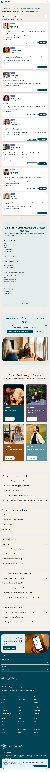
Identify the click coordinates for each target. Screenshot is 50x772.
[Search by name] (46, 16)
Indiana (3, 735)
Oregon (36, 702)
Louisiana (20, 696)
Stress (5, 247)
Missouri (20, 713)
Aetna (5, 259)
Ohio (35, 696)
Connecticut (4, 710)
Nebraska (20, 726)
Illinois (3, 732)
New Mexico (21, 735)
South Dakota (37, 713)
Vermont (36, 726)
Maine (19, 705)
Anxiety (5, 243)
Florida (3, 718)
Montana (20, 718)
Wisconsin (36, 732)
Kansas (3, 737)
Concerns (6, 16)
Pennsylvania (37, 705)
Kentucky (20, 694)
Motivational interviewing (10, 279)
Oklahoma (36, 699)
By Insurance (11, 690)
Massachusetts (21, 699)
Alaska (3, 694)
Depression (7, 245)
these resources (44, 756)
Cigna (5, 263)
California (3, 705)
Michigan (20, 707)
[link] (25, 33)
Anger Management (9, 249)
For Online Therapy (29, 690)
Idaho (2, 729)
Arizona (3, 702)
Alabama (3, 696)
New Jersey (20, 732)
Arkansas (3, 699)
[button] (20, 331)
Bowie (5, 299)
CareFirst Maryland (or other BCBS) (12, 261)
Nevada (20, 737)
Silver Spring (7, 293)
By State (4, 690)
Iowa (2, 726)
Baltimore (6, 291)
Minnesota (20, 710)
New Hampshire (22, 729)
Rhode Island (37, 707)
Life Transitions (7, 251)
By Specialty (19, 690)
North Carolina (21, 721)
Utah (35, 721)
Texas (35, 718)
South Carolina (37, 710)
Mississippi (20, 716)
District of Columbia (6, 713)
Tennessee (36, 716)
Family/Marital (7, 277)
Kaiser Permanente (8, 267)
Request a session (32, 42)
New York (36, 694)
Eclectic (6, 283)
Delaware (3, 716)
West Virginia (37, 735)
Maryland (20, 702)
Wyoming (36, 737)
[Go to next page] (35, 218)
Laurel (5, 295)
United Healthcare (8, 265)
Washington (37, 729)
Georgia (3, 721)
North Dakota (21, 724)
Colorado (3, 707)
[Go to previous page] (15, 218)
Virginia (36, 724)
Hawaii (3, 724)
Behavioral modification (10, 281)
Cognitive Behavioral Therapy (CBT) (12, 275)
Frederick (6, 297)
